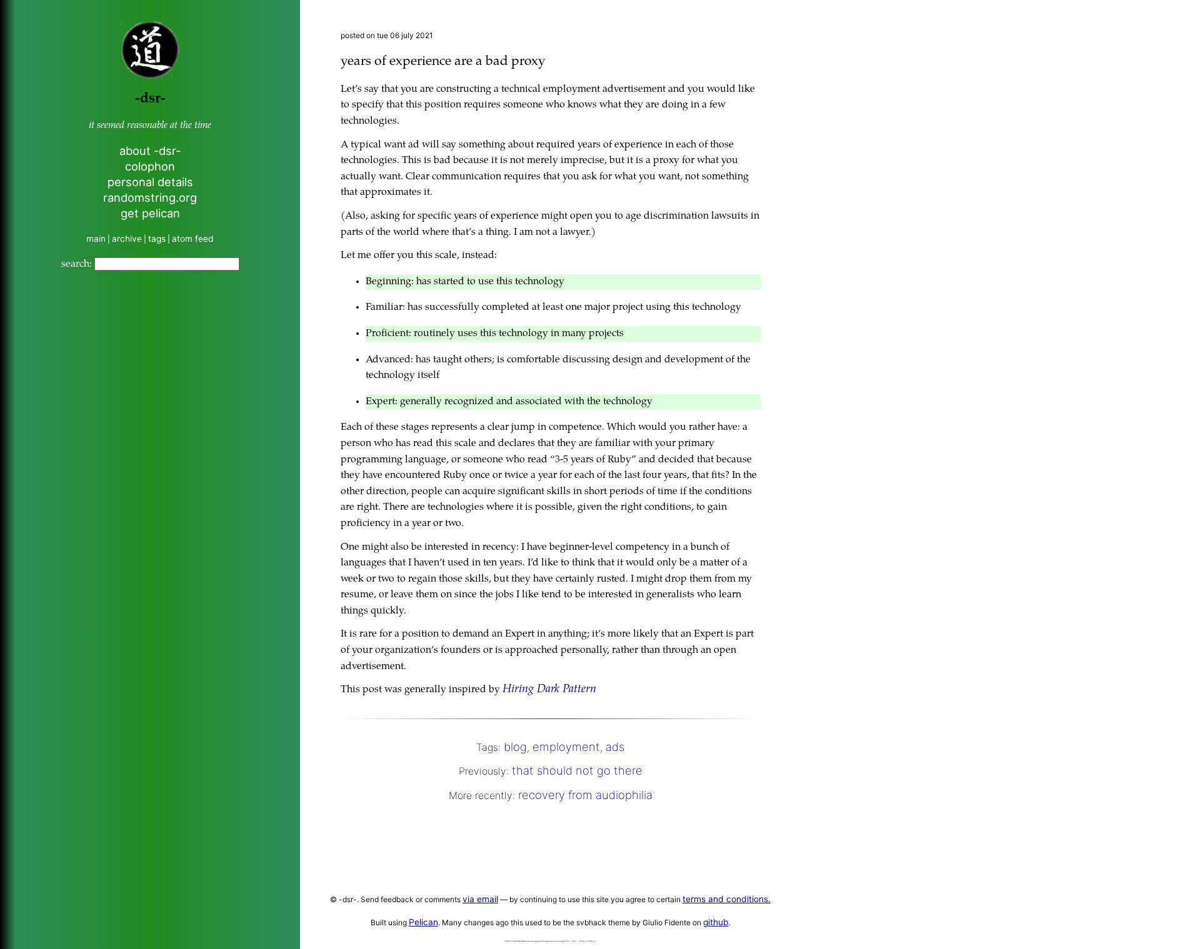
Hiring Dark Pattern (549, 689)
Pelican (423, 922)
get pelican (150, 213)
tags (157, 239)
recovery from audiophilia (585, 795)
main (96, 239)
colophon (150, 166)
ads (615, 746)
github (716, 922)
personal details (150, 182)
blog (515, 746)
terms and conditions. (726, 899)
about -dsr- (150, 150)
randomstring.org (150, 197)
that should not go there (577, 770)
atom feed (193, 239)
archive (127, 239)
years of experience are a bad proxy (443, 62)
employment (566, 746)
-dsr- (150, 99)
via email (480, 899)
